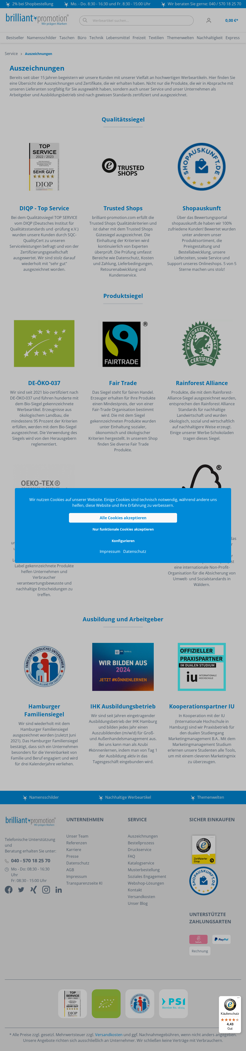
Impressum (110, 551)
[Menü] (238, 999)
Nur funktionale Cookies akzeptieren (123, 529)
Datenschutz (134, 551)
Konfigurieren (123, 540)
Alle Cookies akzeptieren (123, 517)
